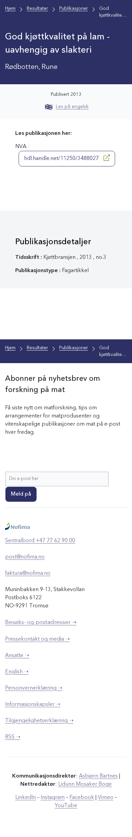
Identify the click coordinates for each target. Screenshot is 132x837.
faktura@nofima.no (27, 573)
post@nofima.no (25, 557)
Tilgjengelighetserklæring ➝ (39, 721)
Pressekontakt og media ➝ (37, 639)
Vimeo (105, 797)
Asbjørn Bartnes (98, 776)
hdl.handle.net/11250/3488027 (62, 158)
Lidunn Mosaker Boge (85, 784)
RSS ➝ (12, 737)
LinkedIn (25, 797)
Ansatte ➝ (17, 655)
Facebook (81, 797)
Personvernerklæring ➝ (33, 688)
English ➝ (16, 672)
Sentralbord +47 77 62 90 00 (40, 541)
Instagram (53, 797)
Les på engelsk (72, 106)
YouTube (66, 805)
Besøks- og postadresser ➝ (40, 622)
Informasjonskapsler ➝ (32, 704)
